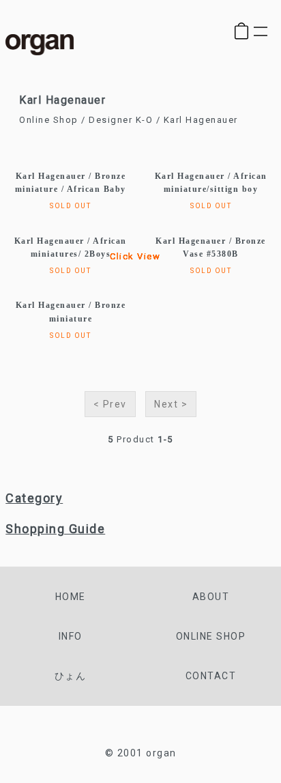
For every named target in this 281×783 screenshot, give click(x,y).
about (211, 596)
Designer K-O (121, 120)
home (70, 596)
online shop (211, 636)
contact (211, 675)
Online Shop (48, 120)
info (71, 636)
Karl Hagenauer (201, 120)
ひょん (71, 675)
